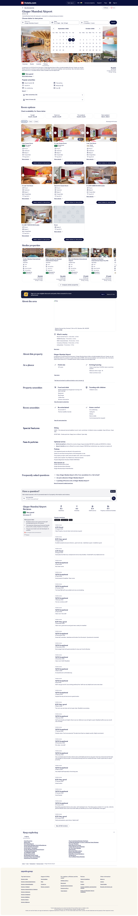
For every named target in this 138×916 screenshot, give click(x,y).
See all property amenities (61, 402)
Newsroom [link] (63, 883)
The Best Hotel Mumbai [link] (30, 851)
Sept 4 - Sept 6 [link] (105, 116)
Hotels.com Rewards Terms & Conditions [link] (87, 891)
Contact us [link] (43, 884)
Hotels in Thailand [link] (25, 886)
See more (56, 349)
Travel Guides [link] (103, 884)
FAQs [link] (42, 881)
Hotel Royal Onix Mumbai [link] (31, 858)
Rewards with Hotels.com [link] (106, 886)
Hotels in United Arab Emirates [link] (28, 881)
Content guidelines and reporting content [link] (88, 887)
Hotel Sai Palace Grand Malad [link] (32, 856)
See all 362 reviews (27, 76)
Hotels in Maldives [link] (25, 897)
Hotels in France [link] (25, 899)
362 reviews (26, 515)
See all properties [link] (29, 8)
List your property (90, 3)
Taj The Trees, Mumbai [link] (75, 848)
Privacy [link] (82, 881)
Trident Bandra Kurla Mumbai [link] (77, 846)
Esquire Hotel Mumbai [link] (75, 852)
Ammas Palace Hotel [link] (29, 854)
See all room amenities (60, 420)
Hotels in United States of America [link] (29, 889)
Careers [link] (102, 881)
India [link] (27, 863)
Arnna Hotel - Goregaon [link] (30, 848)
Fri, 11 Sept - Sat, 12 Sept (61, 23)
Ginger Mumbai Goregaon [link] (31, 846)
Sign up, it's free (111, 294)
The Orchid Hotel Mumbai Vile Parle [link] (78, 841)
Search (113, 22)
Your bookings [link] (44, 879)
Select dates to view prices (41, 163)
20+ (113, 60)
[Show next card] (116, 265)
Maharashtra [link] (32, 863)
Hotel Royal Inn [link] (28, 841)
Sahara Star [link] (27, 842)
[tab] (26, 836)
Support (99, 3)
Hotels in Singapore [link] (25, 894)
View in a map (58, 329)
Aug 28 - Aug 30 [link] (81, 116)
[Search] (114, 498)
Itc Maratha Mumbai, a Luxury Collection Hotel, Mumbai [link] (84, 842)
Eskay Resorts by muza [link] (75, 845)
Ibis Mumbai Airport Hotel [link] (31, 855)
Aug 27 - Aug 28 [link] (32, 116)
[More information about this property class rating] (27, 14)
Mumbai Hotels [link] (40, 863)
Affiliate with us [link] (64, 880)
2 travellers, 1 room (89, 23)
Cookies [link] (82, 884)
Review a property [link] (45, 886)
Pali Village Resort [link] (29, 844)
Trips (105, 3)
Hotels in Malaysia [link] (25, 902)
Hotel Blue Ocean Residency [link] (76, 854)
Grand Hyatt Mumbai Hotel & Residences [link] (35, 845)
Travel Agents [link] (64, 890)
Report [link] (27, 534)
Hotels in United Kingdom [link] (27, 884)
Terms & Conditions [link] (85, 879)
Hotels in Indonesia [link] (25, 892)
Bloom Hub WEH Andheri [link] (75, 851)
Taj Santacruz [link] (72, 855)
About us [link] (102, 879)
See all (24, 91)
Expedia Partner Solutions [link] (67, 885)
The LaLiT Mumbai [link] (74, 844)
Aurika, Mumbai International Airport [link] (34, 849)
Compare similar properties (70, 285)
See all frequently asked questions (63, 483)
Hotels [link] (23, 863)
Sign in (115, 3)
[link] (113, 7)
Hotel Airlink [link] (72, 849)
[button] (60, 36)
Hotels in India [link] (24, 879)
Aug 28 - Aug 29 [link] (57, 116)
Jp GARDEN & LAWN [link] (29, 852)
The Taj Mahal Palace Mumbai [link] (77, 856)
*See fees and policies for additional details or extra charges (68, 380)
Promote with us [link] (64, 888)
